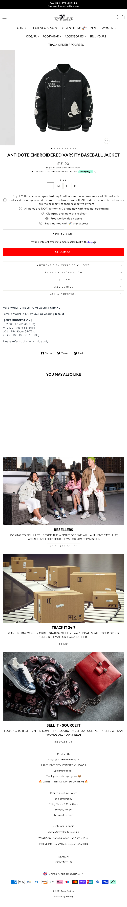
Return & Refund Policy (63, 793)
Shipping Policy (63, 798)
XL (75, 186)
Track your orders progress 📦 (63, 776)
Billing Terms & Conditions (63, 804)
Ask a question (63, 294)
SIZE (63, 179)
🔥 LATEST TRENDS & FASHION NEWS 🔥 (63, 781)
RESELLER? (63, 279)
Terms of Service (63, 815)
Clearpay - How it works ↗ (63, 759)
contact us (63, 742)
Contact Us (63, 754)
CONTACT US (63, 862)
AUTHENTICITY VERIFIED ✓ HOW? (63, 265)
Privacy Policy (63, 809)
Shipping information (64, 272)
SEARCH (63, 856)
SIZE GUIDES (63, 286)
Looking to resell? (63, 770)
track (63, 644)
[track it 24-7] (63, 588)
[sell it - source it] (63, 686)
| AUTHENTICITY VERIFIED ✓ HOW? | (63, 765)
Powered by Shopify (63, 896)
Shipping (50, 167)
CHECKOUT (63, 252)
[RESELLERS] (63, 491)
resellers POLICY (64, 546)
